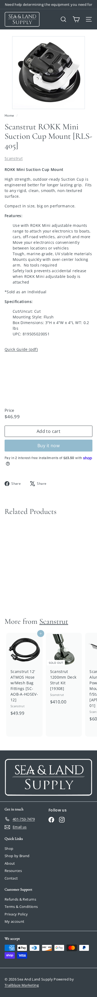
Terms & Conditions (21, 906)
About (10, 863)
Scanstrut (14, 158)
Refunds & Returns (20, 899)
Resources (13, 870)
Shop (9, 848)
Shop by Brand (17, 855)
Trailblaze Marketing (22, 985)
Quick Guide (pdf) (21, 349)
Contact (11, 878)
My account (15, 921)
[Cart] (76, 19)
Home (10, 115)
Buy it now (48, 446)
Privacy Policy (16, 914)
